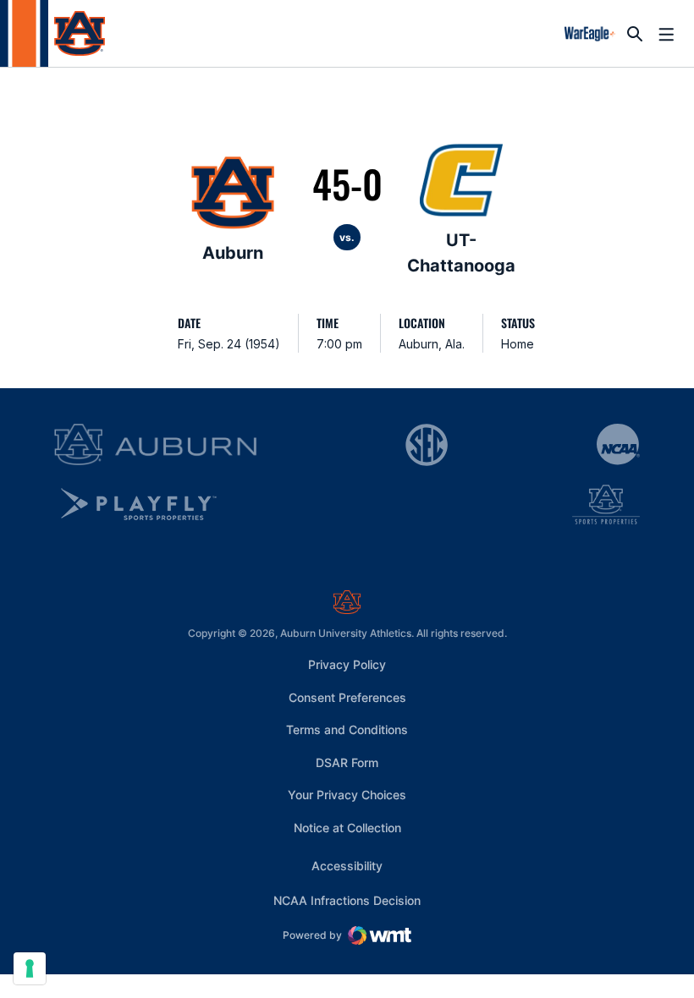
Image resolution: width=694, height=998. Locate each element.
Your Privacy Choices (347, 794)
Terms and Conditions (347, 729)
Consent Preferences (347, 697)
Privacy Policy (347, 664)
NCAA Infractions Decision (347, 900)
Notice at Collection (347, 827)
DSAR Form (347, 762)
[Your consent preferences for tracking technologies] (30, 968)
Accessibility (347, 865)
